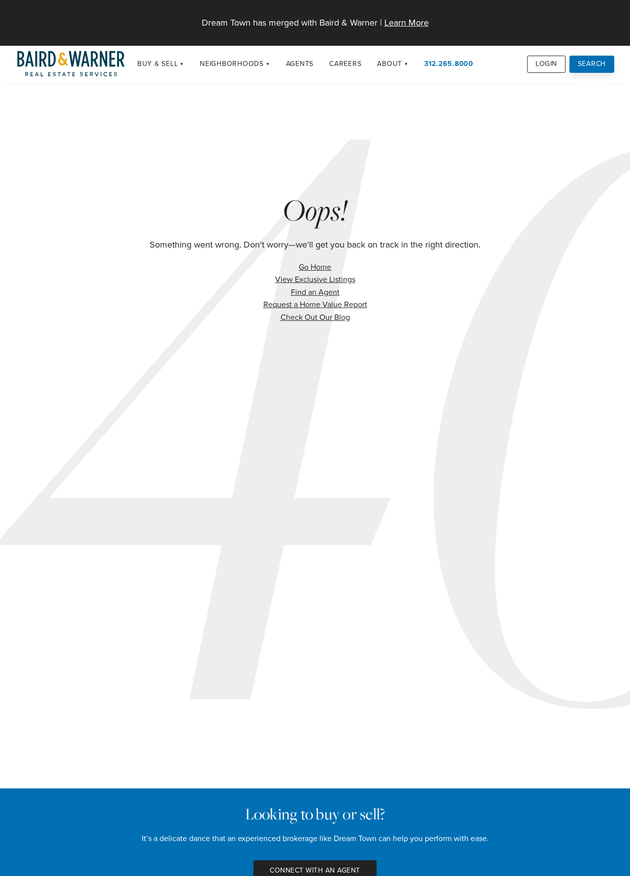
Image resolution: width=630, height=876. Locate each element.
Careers (345, 64)
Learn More (406, 22)
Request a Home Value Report (315, 304)
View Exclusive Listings (315, 279)
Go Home (315, 267)
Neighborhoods (232, 64)
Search (592, 64)
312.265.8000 (448, 64)
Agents (300, 64)
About (389, 64)
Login (546, 64)
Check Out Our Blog (315, 317)
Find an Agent (315, 292)
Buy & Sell (157, 64)
